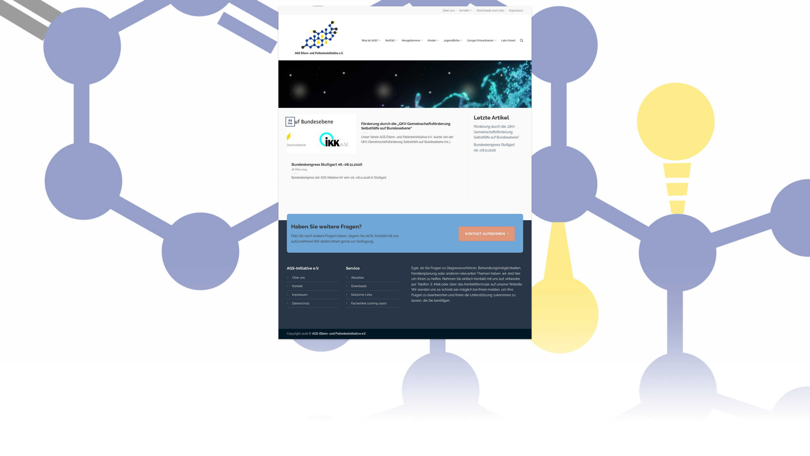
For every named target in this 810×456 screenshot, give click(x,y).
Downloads (359, 286)
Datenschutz (300, 303)
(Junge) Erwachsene (480, 40)
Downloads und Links (490, 10)
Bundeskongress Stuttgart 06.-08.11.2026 (327, 164)
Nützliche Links (361, 294)
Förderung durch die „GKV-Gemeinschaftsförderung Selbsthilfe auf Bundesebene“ (405, 126)
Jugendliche (452, 40)
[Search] (521, 41)
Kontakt (464, 10)
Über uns (449, 10)
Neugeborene (411, 40)
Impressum (516, 10)
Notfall (389, 40)
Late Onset (508, 40)
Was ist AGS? (370, 40)
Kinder (432, 40)
